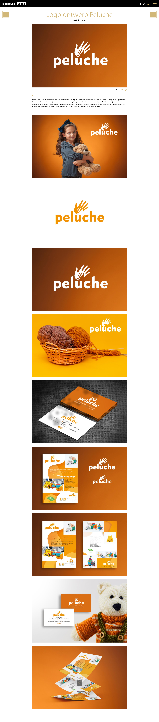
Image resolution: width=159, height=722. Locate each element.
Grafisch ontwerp (79, 20)
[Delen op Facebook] (121, 90)
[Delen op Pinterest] (123, 90)
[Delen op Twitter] (126, 90)
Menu (149, 4)
